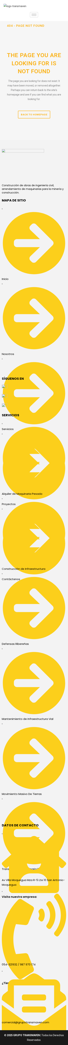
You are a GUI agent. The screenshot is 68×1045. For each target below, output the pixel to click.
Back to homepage (34, 114)
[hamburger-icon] (34, 14)
